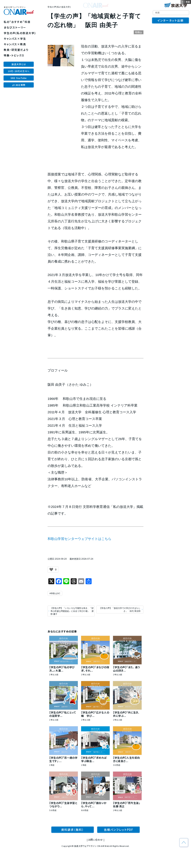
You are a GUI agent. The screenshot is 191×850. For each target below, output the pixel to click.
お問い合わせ (95, 839)
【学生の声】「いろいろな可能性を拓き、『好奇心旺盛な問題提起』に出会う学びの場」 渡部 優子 (72, 611)
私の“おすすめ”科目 (17, 22)
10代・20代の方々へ (18, 71)
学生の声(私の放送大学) (20, 33)
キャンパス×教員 (15, 44)
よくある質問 (18, 84)
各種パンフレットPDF (118, 830)
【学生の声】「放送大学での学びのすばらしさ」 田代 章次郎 (119, 609)
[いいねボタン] (51, 569)
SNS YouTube (19, 78)
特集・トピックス (14, 55)
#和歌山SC (55, 593)
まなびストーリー (15, 27)
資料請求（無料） (72, 830)
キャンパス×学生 (15, 38)
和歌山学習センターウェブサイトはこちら (79, 539)
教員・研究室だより (16, 50)
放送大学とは (19, 64)
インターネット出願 (170, 20)
